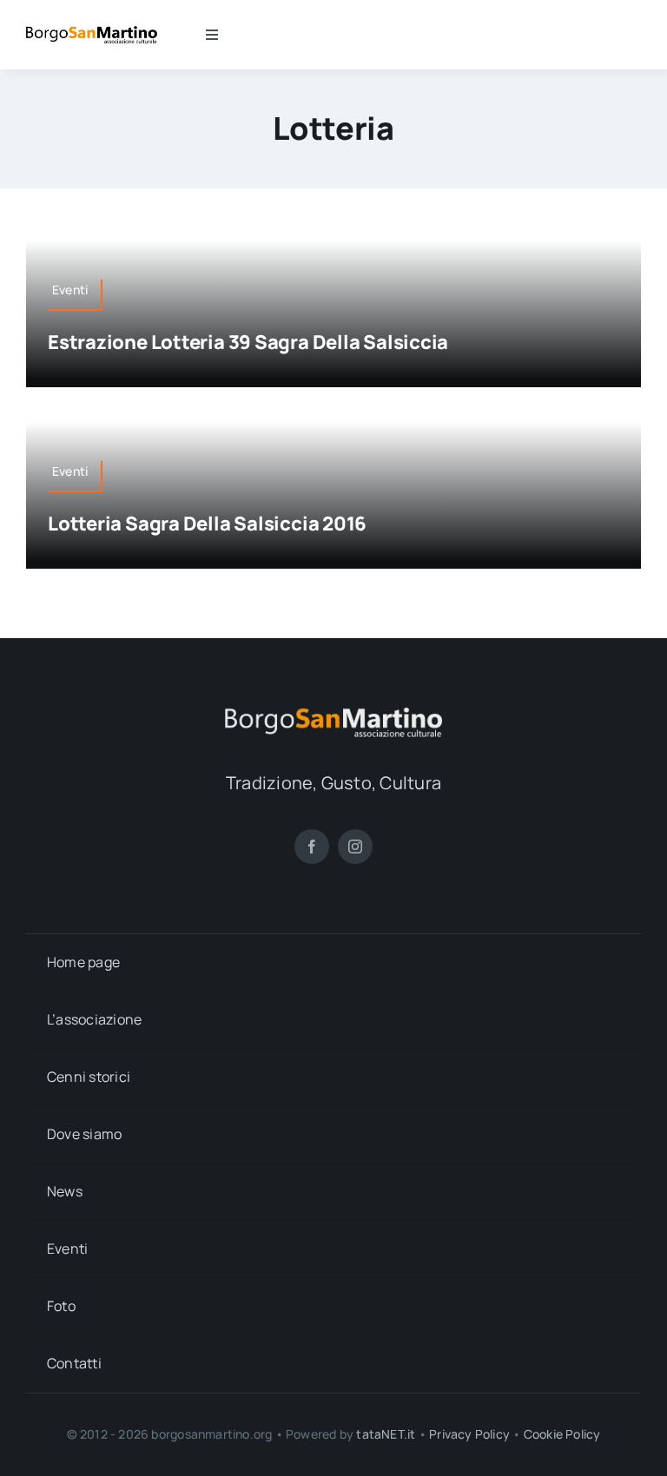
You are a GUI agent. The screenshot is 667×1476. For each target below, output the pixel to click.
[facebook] (311, 846)
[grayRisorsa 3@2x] (333, 714)
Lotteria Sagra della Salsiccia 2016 (207, 524)
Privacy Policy (469, 1434)
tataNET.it (385, 1434)
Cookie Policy (562, 1434)
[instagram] (355, 846)
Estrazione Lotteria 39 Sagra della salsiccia (248, 342)
